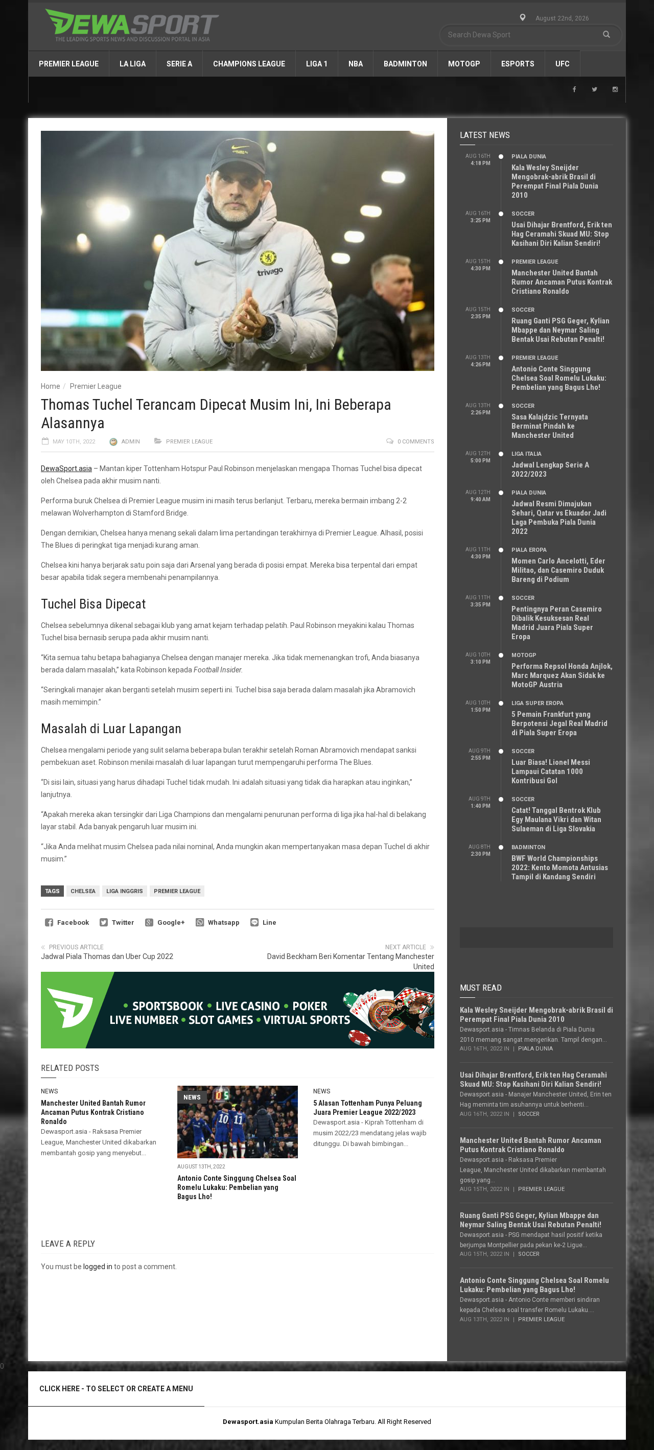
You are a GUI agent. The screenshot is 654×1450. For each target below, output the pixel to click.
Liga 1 (317, 64)
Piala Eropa (529, 550)
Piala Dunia (528, 156)
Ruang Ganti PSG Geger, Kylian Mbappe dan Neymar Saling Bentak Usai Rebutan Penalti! (560, 330)
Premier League (69, 64)
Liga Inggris (124, 891)
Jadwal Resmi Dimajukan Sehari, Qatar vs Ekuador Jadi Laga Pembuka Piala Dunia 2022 (558, 517)
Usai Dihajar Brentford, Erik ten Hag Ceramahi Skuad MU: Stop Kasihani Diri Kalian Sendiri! (561, 234)
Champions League (249, 64)
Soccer (522, 214)
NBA (355, 64)
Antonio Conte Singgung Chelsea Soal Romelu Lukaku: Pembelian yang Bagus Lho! (236, 1187)
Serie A (179, 64)
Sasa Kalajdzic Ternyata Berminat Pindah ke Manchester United (549, 426)
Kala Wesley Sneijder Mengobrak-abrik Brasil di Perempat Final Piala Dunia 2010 (554, 181)
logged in (97, 1266)
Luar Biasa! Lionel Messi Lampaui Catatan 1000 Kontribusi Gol (550, 771)
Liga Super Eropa (537, 703)
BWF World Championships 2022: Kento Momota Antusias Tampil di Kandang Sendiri (559, 867)
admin (131, 441)
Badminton (405, 64)
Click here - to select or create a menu (116, 1389)
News (49, 1091)
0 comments (416, 441)
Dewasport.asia (248, 1421)
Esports (517, 64)
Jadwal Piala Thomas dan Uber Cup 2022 (107, 956)
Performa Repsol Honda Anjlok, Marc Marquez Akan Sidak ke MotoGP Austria (562, 675)
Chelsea (83, 891)
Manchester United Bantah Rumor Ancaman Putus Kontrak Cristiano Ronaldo (93, 1112)
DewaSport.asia (66, 468)
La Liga (133, 64)
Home (50, 386)
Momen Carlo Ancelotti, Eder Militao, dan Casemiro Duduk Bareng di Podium (558, 570)
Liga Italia (526, 454)
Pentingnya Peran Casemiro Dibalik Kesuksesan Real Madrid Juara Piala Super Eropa (556, 622)
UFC (562, 64)
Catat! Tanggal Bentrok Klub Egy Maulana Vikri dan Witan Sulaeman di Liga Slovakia (556, 819)
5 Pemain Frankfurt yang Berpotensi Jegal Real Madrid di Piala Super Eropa (559, 723)
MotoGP (464, 64)
